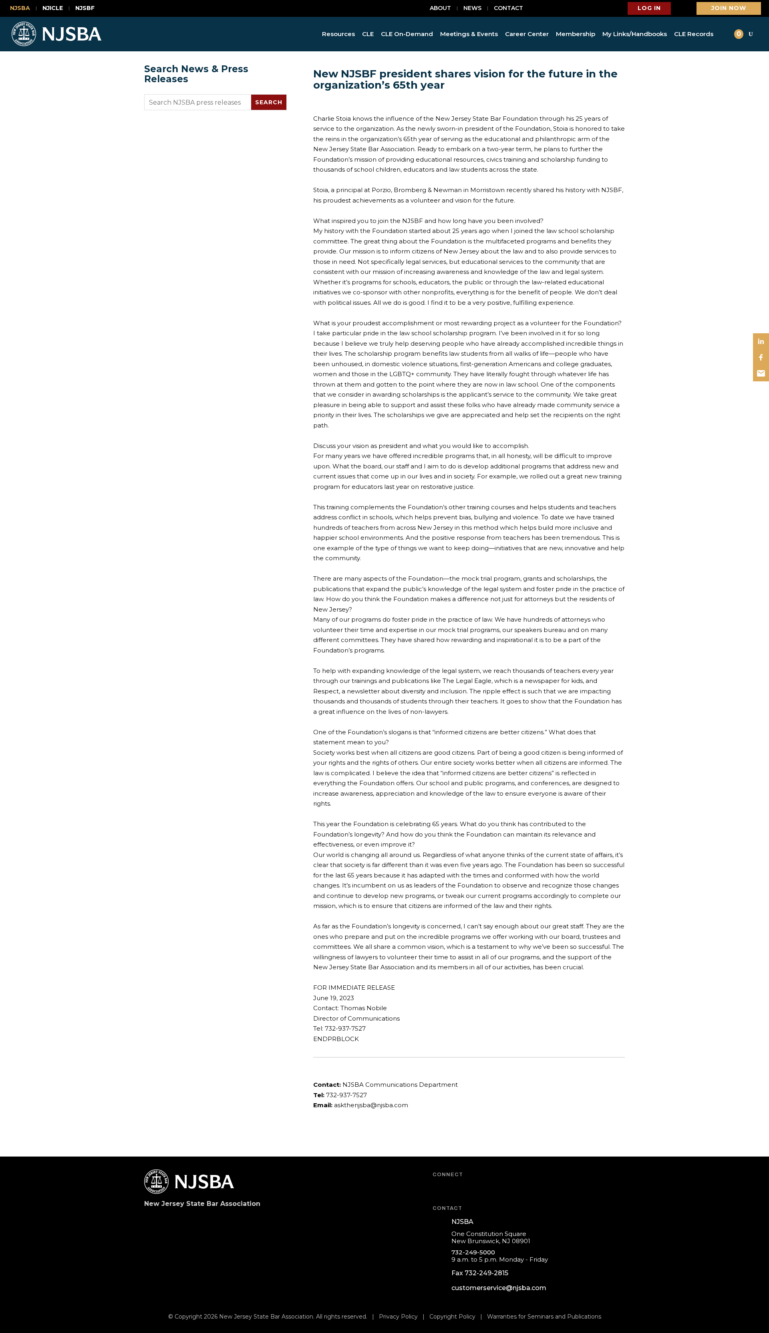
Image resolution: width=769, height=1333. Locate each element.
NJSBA (20, 8)
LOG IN (649, 8)
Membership (575, 34)
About (440, 8)
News (472, 8)
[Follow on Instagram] (499, 1188)
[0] (727, 34)
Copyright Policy (452, 1316)
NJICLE (52, 8)
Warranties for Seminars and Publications (544, 1316)
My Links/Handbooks (634, 34)
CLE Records (693, 34)
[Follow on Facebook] (439, 1188)
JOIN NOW (728, 8)
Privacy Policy (398, 1316)
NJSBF (85, 8)
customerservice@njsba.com (498, 1288)
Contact (508, 8)
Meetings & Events (469, 34)
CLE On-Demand (407, 34)
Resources (338, 34)
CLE (368, 34)
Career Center (527, 34)
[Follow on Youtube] (459, 1188)
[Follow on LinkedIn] (479, 1188)
